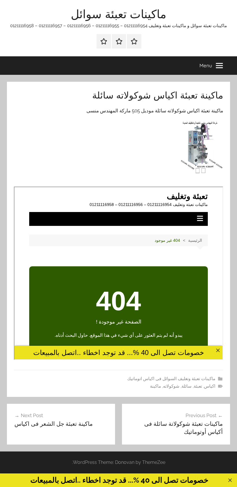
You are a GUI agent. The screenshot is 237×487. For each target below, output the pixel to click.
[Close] (230, 480)
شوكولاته (171, 386)
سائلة (187, 386)
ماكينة (155, 386)
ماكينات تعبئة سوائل (118, 14)
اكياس (209, 386)
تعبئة (198, 386)
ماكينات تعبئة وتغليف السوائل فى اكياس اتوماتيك (171, 378)
